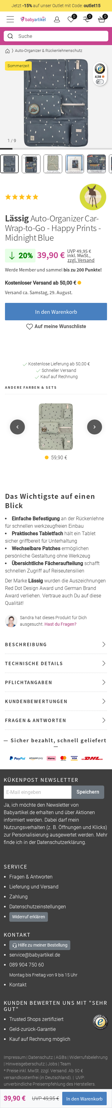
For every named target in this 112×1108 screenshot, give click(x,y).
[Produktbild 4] (74, 164)
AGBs (61, 1057)
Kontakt (17, 985)
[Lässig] (93, 197)
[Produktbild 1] (9, 164)
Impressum (15, 1057)
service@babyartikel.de (34, 955)
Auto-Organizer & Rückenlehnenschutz (48, 50)
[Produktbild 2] (31, 164)
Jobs (52, 1064)
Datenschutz (40, 1057)
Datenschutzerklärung (61, 842)
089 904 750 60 (26, 965)
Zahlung (18, 897)
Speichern (88, 792)
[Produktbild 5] (96, 164)
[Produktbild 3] (53, 164)
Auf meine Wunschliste (60, 326)
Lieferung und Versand (33, 887)
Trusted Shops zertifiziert (36, 1019)
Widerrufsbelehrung (88, 1057)
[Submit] (11, 36)
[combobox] (56, 36)
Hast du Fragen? (60, 624)
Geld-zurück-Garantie (32, 1029)
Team (65, 1064)
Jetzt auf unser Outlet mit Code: (56, 5)
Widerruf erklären (28, 916)
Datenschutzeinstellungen (37, 907)
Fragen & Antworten (31, 877)
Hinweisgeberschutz (25, 1064)
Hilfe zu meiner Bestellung (42, 945)
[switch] (100, 81)
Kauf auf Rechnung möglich (39, 1039)
